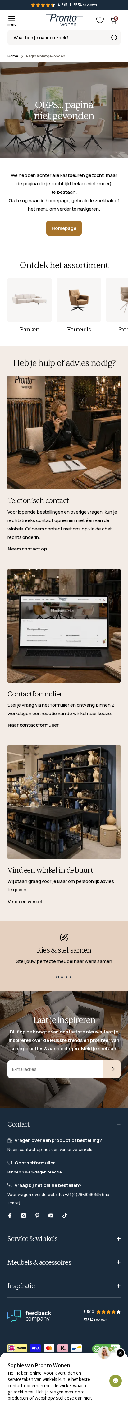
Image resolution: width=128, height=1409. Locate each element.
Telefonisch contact (38, 500)
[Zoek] (114, 37)
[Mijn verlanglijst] (100, 20)
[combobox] (64, 37)
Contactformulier (34, 694)
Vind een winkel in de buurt (50, 870)
